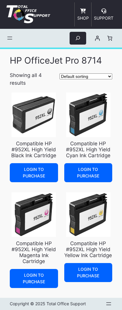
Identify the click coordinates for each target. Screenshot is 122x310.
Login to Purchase (34, 172)
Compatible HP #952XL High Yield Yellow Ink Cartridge (88, 249)
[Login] (97, 38)
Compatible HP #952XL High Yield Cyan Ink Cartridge (88, 149)
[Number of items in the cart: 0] (109, 38)
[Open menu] (9, 38)
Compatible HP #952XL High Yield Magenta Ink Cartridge (34, 252)
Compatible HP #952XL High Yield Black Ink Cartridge (33, 149)
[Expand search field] (78, 38)
